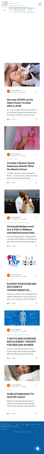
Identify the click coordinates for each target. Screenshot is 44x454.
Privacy (22, 424)
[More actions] (37, 91)
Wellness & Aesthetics (16, 6)
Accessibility (32, 424)
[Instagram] (17, 426)
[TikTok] (18, 426)
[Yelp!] (19, 426)
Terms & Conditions (27, 424)
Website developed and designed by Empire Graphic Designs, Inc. (22, 431)
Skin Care (10, 280)
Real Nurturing (14, 3)
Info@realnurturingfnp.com (4, 429)
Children (9, 390)
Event (9, 96)
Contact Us (39, 424)
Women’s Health (12, 159)
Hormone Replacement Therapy (18, 222)
